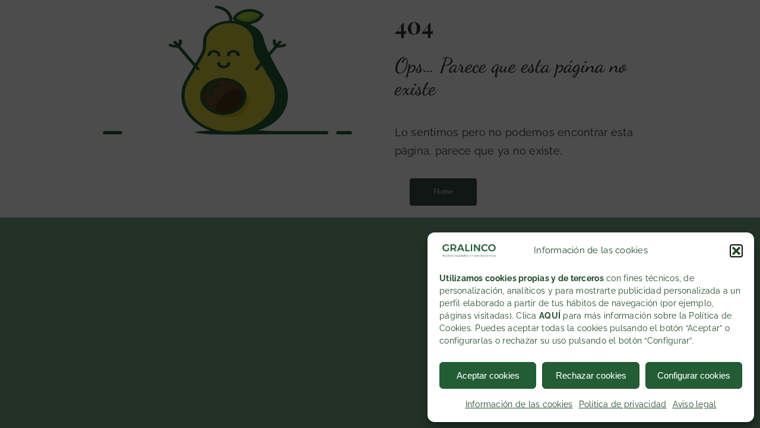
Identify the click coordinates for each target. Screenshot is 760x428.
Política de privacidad (623, 404)
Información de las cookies (519, 404)
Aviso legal (695, 404)
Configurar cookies (693, 375)
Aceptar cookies (488, 375)
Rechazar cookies (591, 375)
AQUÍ (549, 315)
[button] (736, 251)
